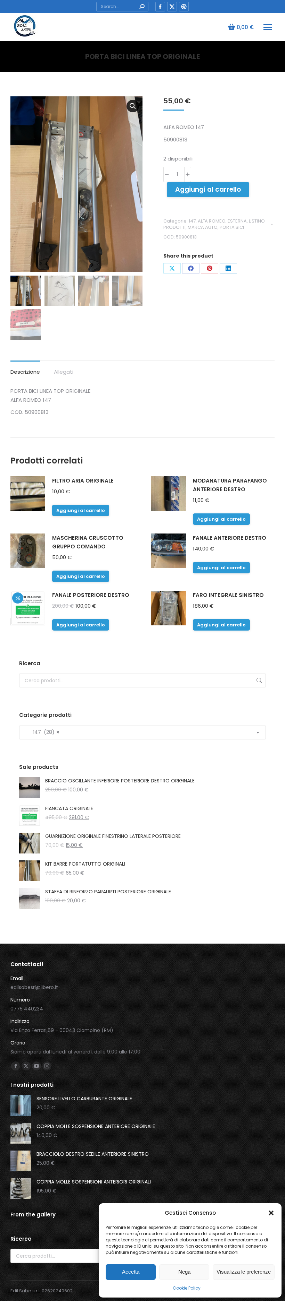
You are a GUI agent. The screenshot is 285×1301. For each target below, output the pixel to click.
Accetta (130, 1272)
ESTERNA (237, 221)
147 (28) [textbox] (42, 732)
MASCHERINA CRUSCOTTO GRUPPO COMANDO (87, 542)
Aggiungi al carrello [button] (80, 510)
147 (192, 221)
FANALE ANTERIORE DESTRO (229, 537)
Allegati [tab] (63, 371)
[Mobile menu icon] (268, 27)
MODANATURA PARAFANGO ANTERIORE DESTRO (230, 485)
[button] (271, 1212)
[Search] (141, 6)
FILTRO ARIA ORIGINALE (83, 480)
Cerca (258, 680)
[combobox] (142, 732)
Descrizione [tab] (25, 371)
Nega (184, 1272)
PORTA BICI (232, 227)
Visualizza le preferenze (244, 1272)
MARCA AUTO (203, 227)
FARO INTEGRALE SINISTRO (228, 595)
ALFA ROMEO (212, 221)
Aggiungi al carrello (208, 189)
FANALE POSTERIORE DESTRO (90, 595)
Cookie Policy (187, 1288)
